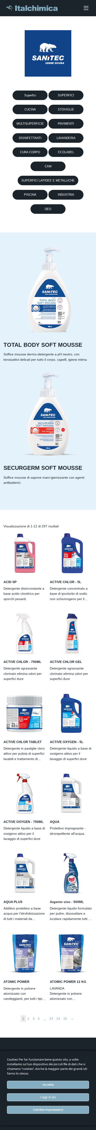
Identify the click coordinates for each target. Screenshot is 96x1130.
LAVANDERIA (66, 138)
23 (51, 1018)
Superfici (30, 95)
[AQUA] (71, 793)
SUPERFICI (66, 95)
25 (65, 1018)
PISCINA (30, 194)
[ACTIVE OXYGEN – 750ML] (24, 793)
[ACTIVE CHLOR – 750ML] (24, 633)
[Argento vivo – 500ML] (71, 873)
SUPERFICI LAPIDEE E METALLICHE (48, 180)
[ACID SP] (24, 553)
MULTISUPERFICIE (30, 123)
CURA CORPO (30, 152)
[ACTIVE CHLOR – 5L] (71, 553)
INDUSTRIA (66, 194)
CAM (48, 166)
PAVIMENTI (66, 123)
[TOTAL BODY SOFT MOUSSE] (48, 290)
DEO (48, 209)
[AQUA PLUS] (24, 873)
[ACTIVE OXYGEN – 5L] (71, 713)
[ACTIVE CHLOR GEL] (71, 633)
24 (58, 1018)
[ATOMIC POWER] (24, 953)
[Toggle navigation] (86, 8)
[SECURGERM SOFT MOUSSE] (48, 413)
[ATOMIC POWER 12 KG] (71, 953)
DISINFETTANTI (30, 138)
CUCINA (30, 109)
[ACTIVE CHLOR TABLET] (24, 713)
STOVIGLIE (66, 109)
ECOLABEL (66, 152)
